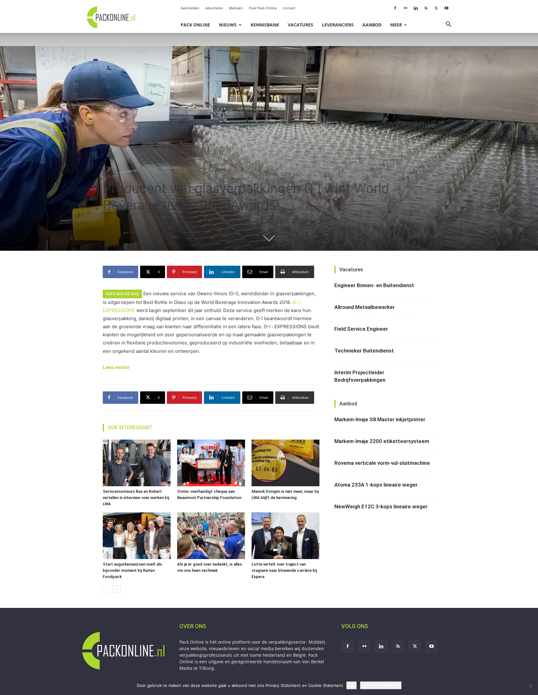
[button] (448, 25)
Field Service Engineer (361, 329)
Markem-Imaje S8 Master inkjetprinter (379, 419)
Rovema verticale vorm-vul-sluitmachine (382, 463)
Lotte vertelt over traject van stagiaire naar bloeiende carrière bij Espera (284, 570)
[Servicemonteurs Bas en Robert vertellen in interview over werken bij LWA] (137, 463)
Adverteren (214, 8)
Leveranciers (338, 25)
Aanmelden (190, 8)
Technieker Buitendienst (364, 351)
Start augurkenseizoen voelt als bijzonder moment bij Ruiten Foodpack (132, 570)
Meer (396, 25)
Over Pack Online (263, 8)
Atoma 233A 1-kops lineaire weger (376, 485)
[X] (436, 8)
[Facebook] (395, 8)
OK (351, 685)
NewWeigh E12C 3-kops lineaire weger (380, 506)
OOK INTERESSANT (130, 428)
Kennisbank (265, 25)
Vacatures (300, 25)
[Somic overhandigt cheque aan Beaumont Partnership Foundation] (211, 463)
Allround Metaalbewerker (364, 307)
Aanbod (371, 25)
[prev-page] (107, 589)
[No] (530, 686)
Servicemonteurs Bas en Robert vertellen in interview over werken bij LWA (136, 497)
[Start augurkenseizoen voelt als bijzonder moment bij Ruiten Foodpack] (137, 535)
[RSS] (426, 8)
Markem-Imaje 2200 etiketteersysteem (381, 441)
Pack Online (195, 25)
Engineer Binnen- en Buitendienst (374, 285)
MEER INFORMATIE (380, 685)
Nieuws (228, 25)
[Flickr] (405, 8)
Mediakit (236, 8)
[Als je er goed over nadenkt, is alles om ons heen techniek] (211, 535)
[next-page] (116, 589)
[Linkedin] (415, 8)
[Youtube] (446, 8)
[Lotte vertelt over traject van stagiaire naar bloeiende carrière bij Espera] (285, 535)
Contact (289, 8)
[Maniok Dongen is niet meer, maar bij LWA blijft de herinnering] (285, 463)
